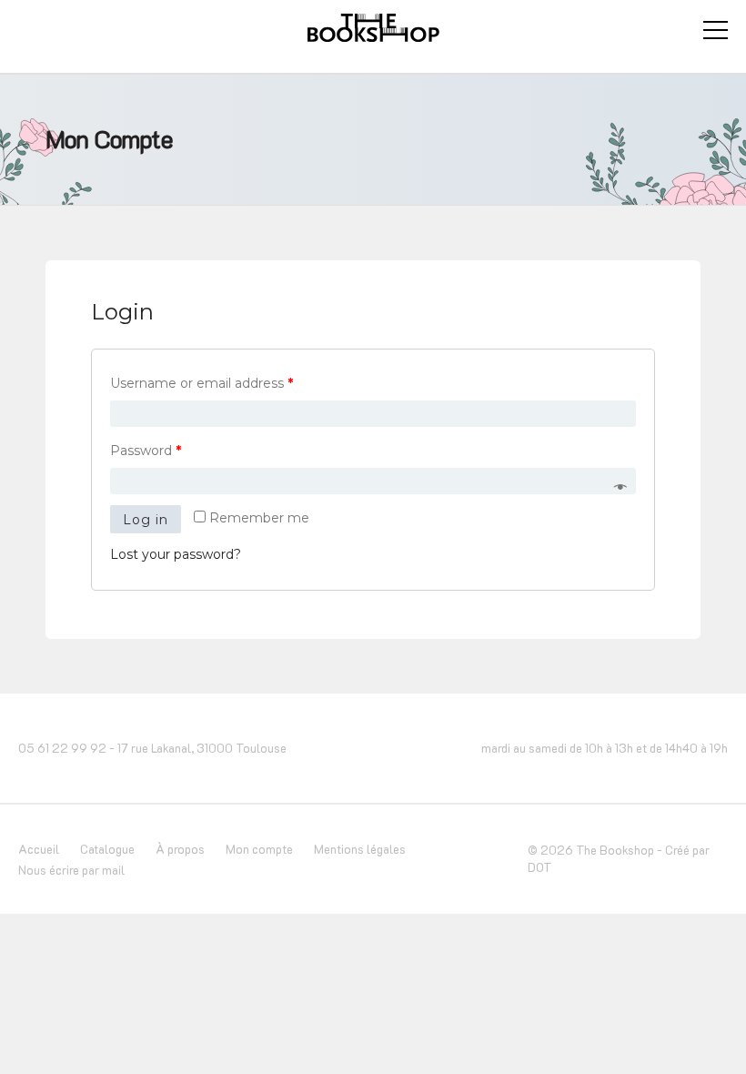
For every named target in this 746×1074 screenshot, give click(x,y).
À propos (180, 848)
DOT (540, 867)
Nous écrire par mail (71, 869)
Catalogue (107, 848)
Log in (145, 520)
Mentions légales (360, 848)
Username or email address (201, 383)
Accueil (38, 848)
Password (145, 450)
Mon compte (259, 848)
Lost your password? (175, 554)
